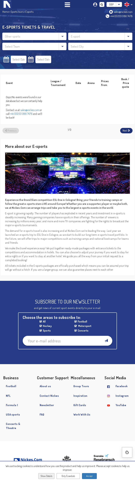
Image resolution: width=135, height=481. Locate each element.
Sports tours (17, 11)
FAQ (42, 414)
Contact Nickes (49, 395)
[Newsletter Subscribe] (106, 341)
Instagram (122, 395)
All (44, 321)
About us (45, 386)
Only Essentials (68, 476)
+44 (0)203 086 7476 (21, 113)
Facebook (122, 386)
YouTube (121, 405)
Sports (47, 330)
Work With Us (81, 414)
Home (5, 11)
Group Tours (81, 386)
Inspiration (80, 395)
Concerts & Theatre (13, 426)
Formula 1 (12, 405)
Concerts (83, 330)
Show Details (46, 476)
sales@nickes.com (29, 110)
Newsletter (47, 405)
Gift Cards (79, 405)
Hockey (47, 326)
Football (82, 321)
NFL (8, 395)
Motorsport (85, 326)
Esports (29, 11)
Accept (89, 476)
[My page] (95, 4)
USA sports (13, 414)
